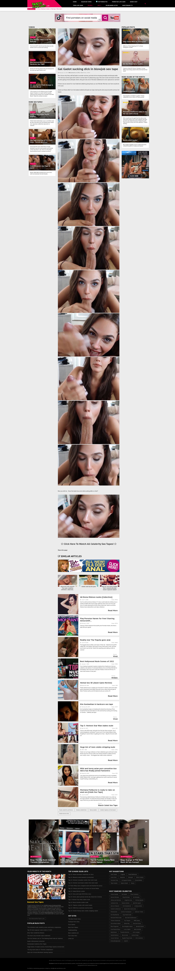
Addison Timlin (139, 911)
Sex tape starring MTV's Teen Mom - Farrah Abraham (41, 141)
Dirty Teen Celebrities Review (35, 933)
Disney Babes (138, 880)
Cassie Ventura (115, 938)
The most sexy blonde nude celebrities (38, 935)
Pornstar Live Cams (118, 2)
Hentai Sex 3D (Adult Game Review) (96, 683)
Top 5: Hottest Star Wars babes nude (96, 725)
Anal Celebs (114, 874)
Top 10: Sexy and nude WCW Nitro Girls (79, 894)
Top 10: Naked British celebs (76, 891)
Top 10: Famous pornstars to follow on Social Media (83, 888)
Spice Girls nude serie (130, 909)
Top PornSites (102, 2)
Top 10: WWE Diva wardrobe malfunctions (80, 908)
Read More (113, 610)
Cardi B (126, 941)
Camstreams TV (127, 5)
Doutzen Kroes (137, 923)
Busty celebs (93, 810)
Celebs (90, 5)
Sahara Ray (127, 923)
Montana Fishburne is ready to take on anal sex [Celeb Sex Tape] (97, 791)
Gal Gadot (124, 894)
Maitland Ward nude (116, 917)
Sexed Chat (133, 2)
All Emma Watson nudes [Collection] (96, 597)
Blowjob (130, 877)
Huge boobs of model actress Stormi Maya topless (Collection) (45, 947)
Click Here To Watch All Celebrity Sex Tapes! (88, 543)
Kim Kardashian (127, 906)
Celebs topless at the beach (108, 810)
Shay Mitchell (126, 897)
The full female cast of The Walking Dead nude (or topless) (45, 938)
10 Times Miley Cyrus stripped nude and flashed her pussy (85, 885)
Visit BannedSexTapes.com (36, 918)
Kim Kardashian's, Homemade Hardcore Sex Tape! (41, 63)
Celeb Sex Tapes (86, 2)
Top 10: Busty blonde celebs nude (78, 902)
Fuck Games (71, 924)
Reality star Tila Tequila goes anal (95, 640)
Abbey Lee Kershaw (116, 900)
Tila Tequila (127, 920)
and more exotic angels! (39, 115)
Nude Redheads (132, 874)
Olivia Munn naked (115, 923)
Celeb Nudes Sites (112, 5)
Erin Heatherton (115, 914)
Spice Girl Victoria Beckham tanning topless (40, 952)
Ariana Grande (114, 894)
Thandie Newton (124, 932)
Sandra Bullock (115, 935)
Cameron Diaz (114, 903)
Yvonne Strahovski (115, 920)
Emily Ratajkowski (115, 941)
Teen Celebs (114, 883)
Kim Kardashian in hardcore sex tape (96, 704)
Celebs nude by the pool (88, 586)
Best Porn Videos (73, 927)
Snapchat (122, 877)
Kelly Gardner (137, 929)
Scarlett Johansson (116, 909)
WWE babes (137, 920)
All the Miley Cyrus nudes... (133, 64)
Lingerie (122, 874)
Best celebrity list (73, 933)
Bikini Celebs (139, 877)
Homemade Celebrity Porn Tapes (36, 944)
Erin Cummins (139, 938)
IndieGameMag (72, 930)
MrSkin (115, 678)
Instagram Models (126, 880)
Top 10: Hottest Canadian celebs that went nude (82, 880)
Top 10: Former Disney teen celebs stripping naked (83, 911)
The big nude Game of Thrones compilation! (40, 949)
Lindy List (71, 938)
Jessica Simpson (115, 906)
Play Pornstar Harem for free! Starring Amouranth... (97, 619)
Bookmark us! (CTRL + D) (76, 72)
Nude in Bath (124, 883)
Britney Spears (139, 900)
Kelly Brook (114, 932)
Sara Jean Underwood (130, 917)
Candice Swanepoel (126, 911)
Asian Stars (114, 877)
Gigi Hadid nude (127, 914)
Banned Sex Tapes (35, 902)
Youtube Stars (114, 880)
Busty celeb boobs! (130, 140)
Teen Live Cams (78, 5)
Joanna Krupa (135, 935)
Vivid (115, 656)
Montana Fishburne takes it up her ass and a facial (135, 113)
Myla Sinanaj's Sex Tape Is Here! (40, 167)
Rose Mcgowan (115, 926)
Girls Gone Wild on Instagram (134, 42)
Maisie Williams (115, 897)
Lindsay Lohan (138, 906)
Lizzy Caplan (127, 929)
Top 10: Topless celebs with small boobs (80, 905)
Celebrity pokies (129, 91)
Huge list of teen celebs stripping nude (97, 747)
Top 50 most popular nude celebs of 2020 (39, 930)
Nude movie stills (64, 813)
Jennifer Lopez (137, 903)
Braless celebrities (81, 810)
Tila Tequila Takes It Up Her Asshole (40, 40)
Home (75, 2)
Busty (132, 883)
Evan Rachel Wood (115, 929)
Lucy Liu (33, 114)
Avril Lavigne (136, 932)
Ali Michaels (136, 897)
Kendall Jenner (140, 926)
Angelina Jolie (128, 900)
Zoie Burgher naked (127, 926)
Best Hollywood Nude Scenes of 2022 (97, 661)
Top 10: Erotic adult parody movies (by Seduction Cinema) (85, 897)
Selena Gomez (126, 903)
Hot (99, 5)
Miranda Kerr (114, 911)
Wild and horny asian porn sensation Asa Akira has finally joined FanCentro (98, 769)
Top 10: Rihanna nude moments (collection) (81, 877)
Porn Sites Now (72, 935)
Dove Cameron (134, 894)
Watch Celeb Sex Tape (108, 805)
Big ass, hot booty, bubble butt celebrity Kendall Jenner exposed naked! (109, 588)
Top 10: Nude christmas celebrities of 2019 (80, 874)
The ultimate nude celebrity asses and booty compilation (44, 927)
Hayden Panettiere (127, 938)
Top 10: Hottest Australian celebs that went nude (83, 883)
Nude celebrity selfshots (66, 810)
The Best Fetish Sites (74, 919)
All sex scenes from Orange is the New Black (41, 86)
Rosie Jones (125, 935)
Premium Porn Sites (73, 921)
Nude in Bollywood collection (36, 941)
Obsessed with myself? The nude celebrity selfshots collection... (68, 588)
